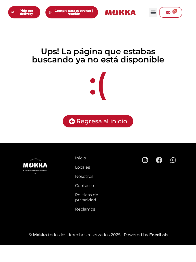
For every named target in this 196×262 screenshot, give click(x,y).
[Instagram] (145, 160)
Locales (82, 167)
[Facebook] (159, 160)
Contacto (84, 185)
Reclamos (85, 209)
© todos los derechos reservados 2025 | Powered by (89, 234)
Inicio (80, 158)
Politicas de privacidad (86, 197)
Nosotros (84, 176)
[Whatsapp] (173, 160)
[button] (153, 12)
